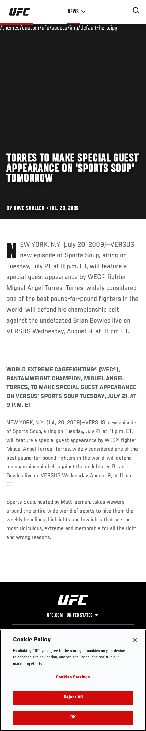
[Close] (135, 640)
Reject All (73, 697)
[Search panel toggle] (136, 10)
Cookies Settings (73, 677)
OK (73, 717)
